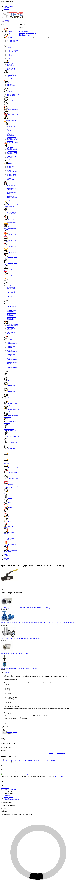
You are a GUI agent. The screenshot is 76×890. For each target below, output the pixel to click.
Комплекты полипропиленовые (12, 369)
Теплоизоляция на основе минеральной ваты (11, 443)
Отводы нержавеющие (12, 51)
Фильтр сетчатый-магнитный (11, 214)
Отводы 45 (9, 56)
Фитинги (10, 100)
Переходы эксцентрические (11, 67)
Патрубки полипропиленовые (12, 366)
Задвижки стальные (12, 151)
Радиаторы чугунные (13, 550)
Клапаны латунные (11, 173)
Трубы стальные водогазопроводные (12, 290)
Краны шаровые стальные (11, 129)
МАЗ (26, 760)
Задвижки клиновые (12, 152)
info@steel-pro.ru (5, 788)
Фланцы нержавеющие (12, 40)
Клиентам (6, 7)
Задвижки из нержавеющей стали (12, 155)
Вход (5, 10)
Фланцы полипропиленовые (12, 356)
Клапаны (10, 163)
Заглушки (10, 91)
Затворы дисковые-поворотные (11, 189)
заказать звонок (4, 23)
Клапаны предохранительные (12, 171)
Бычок (22, 760)
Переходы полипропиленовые (12, 351)
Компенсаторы (12, 380)
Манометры (11, 219)
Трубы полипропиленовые (9, 340)
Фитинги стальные (13, 105)
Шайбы (10, 507)
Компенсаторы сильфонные (10, 386)
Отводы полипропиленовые (12, 345)
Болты (10, 498)
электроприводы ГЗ (13, 252)
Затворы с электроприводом (11, 191)
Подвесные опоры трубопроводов (11, 416)
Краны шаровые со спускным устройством (12, 137)
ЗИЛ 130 (14, 760)
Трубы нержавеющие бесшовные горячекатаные (12, 334)
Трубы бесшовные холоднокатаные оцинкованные (11, 314)
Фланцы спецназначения (13, 43)
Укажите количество (6, 745)
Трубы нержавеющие (13, 324)
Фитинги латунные (13, 114)
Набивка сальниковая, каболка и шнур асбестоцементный (11, 486)
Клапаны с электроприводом (11, 179)
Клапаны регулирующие (13, 176)
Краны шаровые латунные (11, 127)
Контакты (6, 9)
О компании (7, 5)
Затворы (10, 184)
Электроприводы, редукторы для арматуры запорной (10, 228)
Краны (10, 125)
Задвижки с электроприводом (11, 158)
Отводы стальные (11, 49)
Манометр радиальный (12, 220)
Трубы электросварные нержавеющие (12, 326)
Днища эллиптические (12, 85)
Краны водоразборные (12, 142)
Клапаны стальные (11, 175)
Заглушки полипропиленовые (12, 364)
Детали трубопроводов (8, 32)
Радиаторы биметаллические (9, 539)
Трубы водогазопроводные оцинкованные (12, 310)
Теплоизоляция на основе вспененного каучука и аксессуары (11, 436)
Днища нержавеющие (12, 86)
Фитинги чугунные (13, 109)
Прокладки (11, 512)
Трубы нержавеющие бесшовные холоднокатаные (12, 330)
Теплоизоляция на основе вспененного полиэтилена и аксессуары (11, 429)
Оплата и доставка (8, 6)
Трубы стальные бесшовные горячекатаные (11, 298)
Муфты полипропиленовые (12, 343)
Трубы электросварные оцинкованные (12, 307)
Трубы (10, 281)
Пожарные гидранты (9, 206)
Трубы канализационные (8, 375)
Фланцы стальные (11, 39)
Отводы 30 (9, 58)
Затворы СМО (10, 196)
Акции (5, 554)
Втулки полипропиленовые (12, 353)
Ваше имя (3, 808)
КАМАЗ (29, 760)
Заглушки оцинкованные (13, 94)
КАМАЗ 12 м (48, 760)
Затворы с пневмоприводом (11, 194)
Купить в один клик (12, 732)
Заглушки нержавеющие (13, 93)
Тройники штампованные (10, 77)
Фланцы (10, 37)
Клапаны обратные (11, 165)
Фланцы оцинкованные (12, 41)
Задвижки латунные (12, 149)
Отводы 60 (9, 55)
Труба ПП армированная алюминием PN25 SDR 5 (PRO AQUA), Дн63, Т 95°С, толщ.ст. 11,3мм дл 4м (26, 608)
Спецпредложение (8, 551)
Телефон (3, 749)
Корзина (3, 19)
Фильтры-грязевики (13, 210)
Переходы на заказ (11, 69)
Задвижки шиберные (12, 153)
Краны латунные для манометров (12, 140)
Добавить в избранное (8, 733)
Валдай (6, 760)
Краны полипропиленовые (12, 361)
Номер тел (4, 810)
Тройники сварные (11, 75)
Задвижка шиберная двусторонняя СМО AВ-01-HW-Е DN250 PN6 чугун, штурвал (21, 668)
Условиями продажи (61, 753)
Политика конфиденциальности (12, 799)
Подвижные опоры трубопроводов (11, 404)
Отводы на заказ (11, 53)
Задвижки (10, 147)
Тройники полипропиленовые (12, 348)
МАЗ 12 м (42, 760)
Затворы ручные (11, 198)
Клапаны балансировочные (11, 168)
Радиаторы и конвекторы (9, 533)
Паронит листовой (13, 467)
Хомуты (10, 516)
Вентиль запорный (13, 204)
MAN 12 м (54, 760)
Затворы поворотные (12, 197)
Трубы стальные (12, 285)
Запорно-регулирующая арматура (10, 119)
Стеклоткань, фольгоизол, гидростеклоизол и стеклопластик (11, 450)
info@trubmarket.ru (5, 20)
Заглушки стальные (11, 95)
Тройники (10, 74)
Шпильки (10, 521)
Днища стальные (11, 84)
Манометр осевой (11, 222)
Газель (2, 760)
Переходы (10, 63)
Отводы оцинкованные (12, 50)
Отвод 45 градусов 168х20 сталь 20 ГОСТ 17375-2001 (14, 653)
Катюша (19, 760)
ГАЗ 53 (10, 760)
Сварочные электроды (9, 527)
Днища (10, 83)
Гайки (9, 502)
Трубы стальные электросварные (11, 287)
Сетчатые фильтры (11, 212)
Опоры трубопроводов (8, 398)
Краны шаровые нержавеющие (11, 135)
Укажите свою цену (6, 747)
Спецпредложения (8, 3)
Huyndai (34, 760)
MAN (37, 760)
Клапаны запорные (11, 166)
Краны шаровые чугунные (11, 132)
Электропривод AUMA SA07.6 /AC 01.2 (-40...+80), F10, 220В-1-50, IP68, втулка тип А (23, 638)
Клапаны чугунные (11, 174)
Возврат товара (59, 776)
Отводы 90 (9, 54)
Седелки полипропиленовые (12, 359)
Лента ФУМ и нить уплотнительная (11, 479)
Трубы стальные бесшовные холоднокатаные (11, 294)
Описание (6, 672)
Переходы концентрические (11, 65)
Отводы (10, 47)
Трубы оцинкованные (8, 304)
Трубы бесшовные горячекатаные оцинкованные (11, 318)
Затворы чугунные (11, 200)
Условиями (51, 753)
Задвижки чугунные (12, 148)
